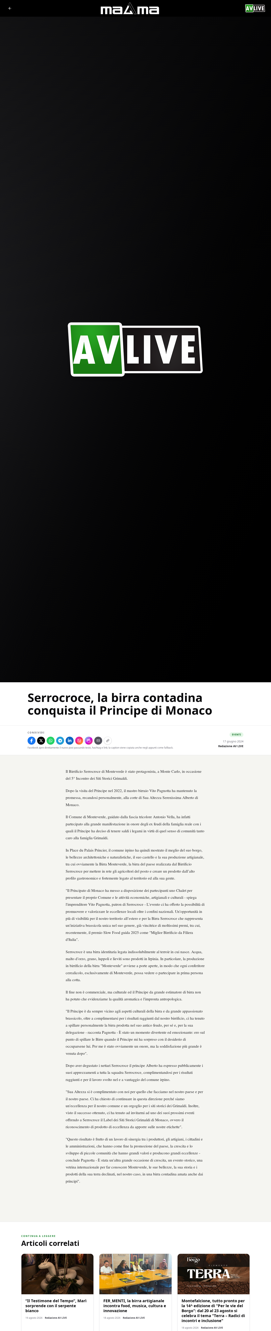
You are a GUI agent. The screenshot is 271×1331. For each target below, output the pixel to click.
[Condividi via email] (98, 741)
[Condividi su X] (41, 741)
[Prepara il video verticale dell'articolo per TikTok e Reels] (89, 741)
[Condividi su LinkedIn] (70, 741)
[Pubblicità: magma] (129, 8)
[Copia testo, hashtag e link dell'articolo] (108, 741)
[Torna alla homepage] (10, 8)
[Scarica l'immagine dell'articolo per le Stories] (79, 741)
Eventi (236, 734)
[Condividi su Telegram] (60, 741)
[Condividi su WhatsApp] (51, 741)
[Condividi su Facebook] (32, 741)
